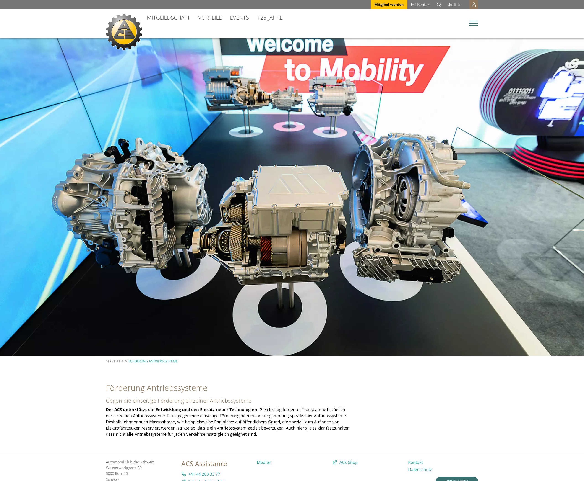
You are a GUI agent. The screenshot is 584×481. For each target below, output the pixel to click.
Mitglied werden (389, 4)
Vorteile (210, 17)
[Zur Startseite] (124, 31)
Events (239, 17)
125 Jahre (270, 17)
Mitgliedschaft (168, 17)
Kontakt (424, 4)
